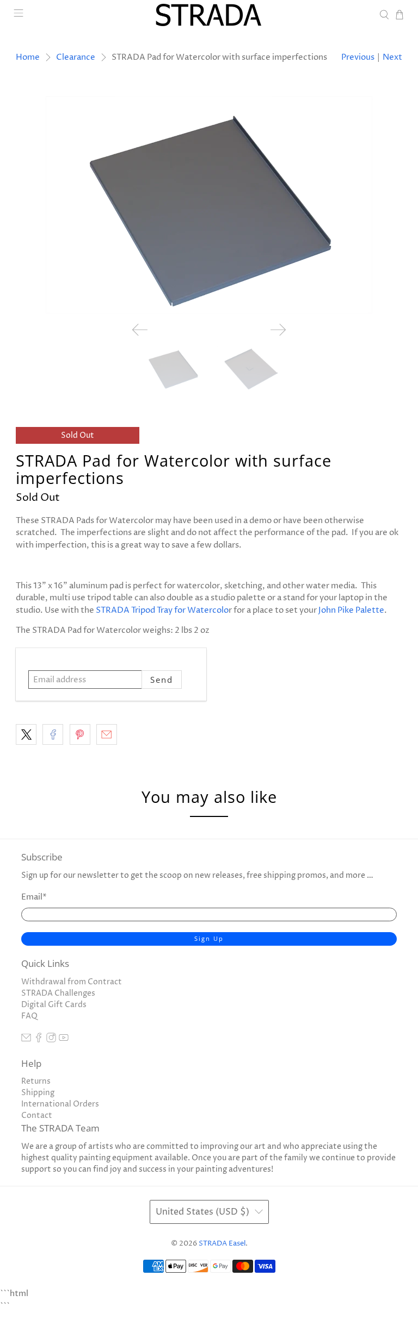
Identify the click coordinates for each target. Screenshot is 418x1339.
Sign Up (209, 938)
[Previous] (140, 330)
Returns (36, 1081)
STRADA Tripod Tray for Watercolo (162, 610)
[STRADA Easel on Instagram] (51, 1040)
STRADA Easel (222, 1243)
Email (34, 897)
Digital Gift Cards (54, 1004)
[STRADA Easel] (209, 15)
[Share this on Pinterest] (80, 734)
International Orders (60, 1104)
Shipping (37, 1092)
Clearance (75, 57)
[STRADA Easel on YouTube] (64, 1040)
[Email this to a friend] (106, 734)
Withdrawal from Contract (71, 982)
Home (28, 57)
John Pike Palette (351, 610)
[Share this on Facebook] (52, 734)
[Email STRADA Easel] (26, 1040)
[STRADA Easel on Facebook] (39, 1040)
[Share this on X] (26, 734)
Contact (36, 1115)
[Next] (278, 330)
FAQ (29, 1016)
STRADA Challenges (58, 993)
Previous (357, 57)
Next (392, 57)
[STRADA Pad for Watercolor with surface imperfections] (209, 204)
